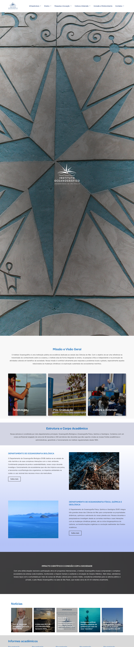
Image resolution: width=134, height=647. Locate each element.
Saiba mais (14, 479)
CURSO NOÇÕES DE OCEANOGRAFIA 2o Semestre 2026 (42, 626)
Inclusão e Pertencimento (103, 6)
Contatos (118, 6)
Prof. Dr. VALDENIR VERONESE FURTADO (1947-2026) (21, 626)
